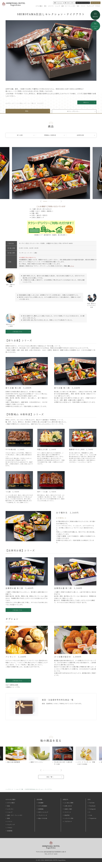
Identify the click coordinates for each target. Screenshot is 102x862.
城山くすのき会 (42, 818)
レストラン (95, 27)
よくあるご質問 (69, 802)
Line (90, 815)
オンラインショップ (83, 3)
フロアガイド (68, 821)
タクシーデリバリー (73, 111)
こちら (72, 266)
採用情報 (40, 809)
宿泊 (8, 806)
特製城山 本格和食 (50, 135)
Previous (41, 201)
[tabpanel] (51, 50)
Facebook (92, 806)
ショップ (9, 812)
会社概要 (40, 802)
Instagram (92, 809)
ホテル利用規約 (42, 806)
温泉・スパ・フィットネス (14, 815)
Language (59, 3)
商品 (26, 111)
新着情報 (9, 831)
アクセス (97, 6)
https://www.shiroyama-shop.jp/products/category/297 (39, 755)
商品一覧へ (50, 777)
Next (61, 201)
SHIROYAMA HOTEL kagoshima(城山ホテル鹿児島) (13, 4)
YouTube (92, 802)
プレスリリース (42, 815)
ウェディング (11, 824)
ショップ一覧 (19, 789)
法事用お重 (80, 135)
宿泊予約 (95, 16)
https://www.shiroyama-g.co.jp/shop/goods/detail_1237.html (86, 756)
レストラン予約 (69, 818)
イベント (83, 6)
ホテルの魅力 (39, 6)
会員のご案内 (70, 3)
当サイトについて (43, 812)
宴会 (8, 818)
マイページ (96, 3)
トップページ (9, 789)
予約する (86, 102)
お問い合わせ (68, 806)
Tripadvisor (92, 818)
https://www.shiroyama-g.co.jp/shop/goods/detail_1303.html (16, 755)
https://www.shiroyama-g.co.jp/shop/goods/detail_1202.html (62, 756)
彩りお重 (20, 135)
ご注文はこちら (17, 331)
